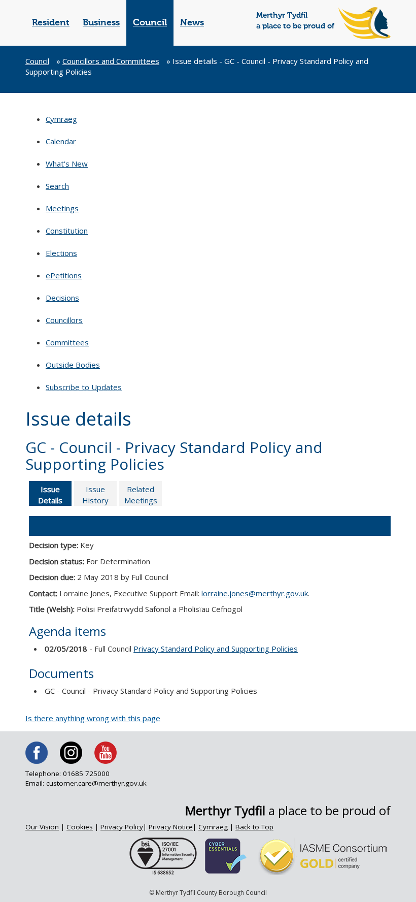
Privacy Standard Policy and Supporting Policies (215, 648)
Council (150, 22)
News (192, 22)
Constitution (67, 231)
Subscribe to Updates (84, 387)
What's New (67, 163)
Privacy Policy (121, 826)
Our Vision (42, 826)
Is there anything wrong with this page (92, 718)
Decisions (62, 298)
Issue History (95, 494)
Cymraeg (61, 119)
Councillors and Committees (110, 61)
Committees (67, 342)
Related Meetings (140, 494)
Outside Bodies (73, 365)
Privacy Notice (171, 826)
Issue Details (50, 494)
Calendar (61, 141)
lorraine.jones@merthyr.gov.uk (254, 593)
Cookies (79, 826)
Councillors (64, 320)
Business (101, 22)
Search (57, 186)
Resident (51, 22)
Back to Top (254, 826)
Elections (61, 253)
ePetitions (64, 275)
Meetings (62, 208)
